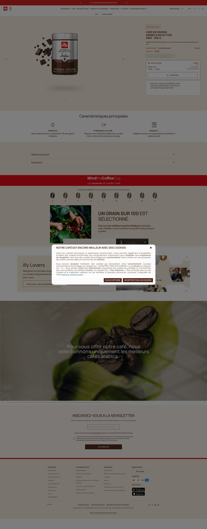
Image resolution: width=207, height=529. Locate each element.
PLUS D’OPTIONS (112, 280)
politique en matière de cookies (72, 275)
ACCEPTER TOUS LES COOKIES (137, 280)
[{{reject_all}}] (150, 247)
